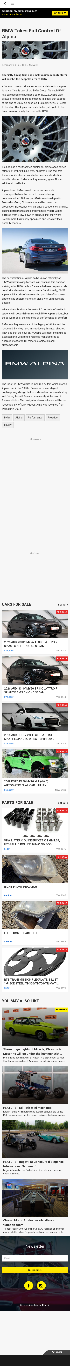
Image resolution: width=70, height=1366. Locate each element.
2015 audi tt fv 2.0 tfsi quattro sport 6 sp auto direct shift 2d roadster (28, 738)
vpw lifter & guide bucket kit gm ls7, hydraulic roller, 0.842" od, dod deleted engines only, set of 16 (32, 844)
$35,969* (9, 743)
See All (62, 604)
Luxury (8, 425)
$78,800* (9, 650)
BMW (7, 417)
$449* (7, 849)
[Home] (35, 1297)
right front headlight (21, 886)
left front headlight (20, 933)
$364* (7, 988)
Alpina (18, 417)
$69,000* (9, 790)
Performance (35, 417)
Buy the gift (60, 13)
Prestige (53, 417)
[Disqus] (35, 506)
